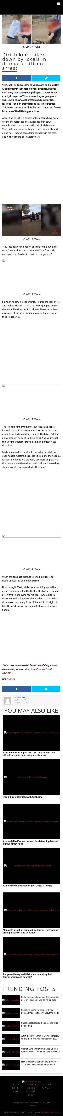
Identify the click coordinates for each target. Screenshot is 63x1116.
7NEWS (11, 679)
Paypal (46, 1088)
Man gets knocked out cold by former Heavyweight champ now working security (31, 931)
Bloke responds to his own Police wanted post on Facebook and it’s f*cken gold (40, 998)
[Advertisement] (31, 173)
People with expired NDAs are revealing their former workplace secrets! (27, 975)
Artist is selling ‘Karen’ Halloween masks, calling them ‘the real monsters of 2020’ (40, 1037)
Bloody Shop (30, 1093)
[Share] (16, 78)
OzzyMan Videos (30, 1086)
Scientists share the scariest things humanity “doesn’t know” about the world (40, 1011)
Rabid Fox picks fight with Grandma (22, 797)
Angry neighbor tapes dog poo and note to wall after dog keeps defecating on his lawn (29, 753)
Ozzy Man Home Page (15, 1088)
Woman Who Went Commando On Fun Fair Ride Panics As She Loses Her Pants (40, 1050)
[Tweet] (46, 78)
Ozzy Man (21, 697)
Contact (46, 1084)
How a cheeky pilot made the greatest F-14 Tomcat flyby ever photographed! (40, 1063)
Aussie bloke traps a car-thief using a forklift (27, 885)
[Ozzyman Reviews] (31, 1082)
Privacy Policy (45, 1112)
